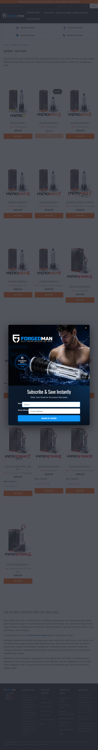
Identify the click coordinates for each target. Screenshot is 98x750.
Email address (23, 410)
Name (20, 403)
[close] (86, 328)
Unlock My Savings (49, 418)
